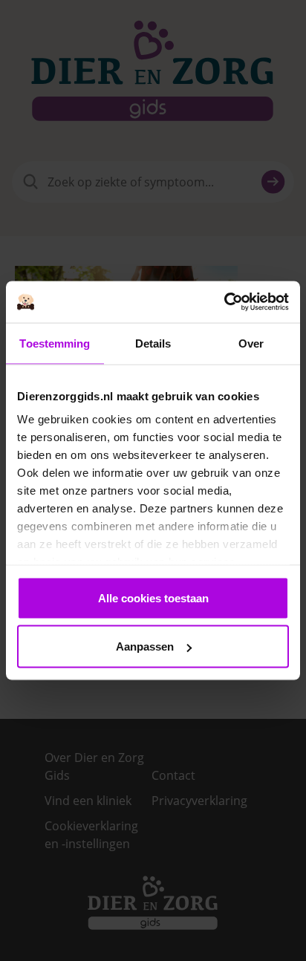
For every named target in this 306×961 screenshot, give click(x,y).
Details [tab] (153, 342)
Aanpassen (145, 646)
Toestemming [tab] (54, 342)
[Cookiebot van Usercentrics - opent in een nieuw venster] (224, 302)
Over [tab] (251, 342)
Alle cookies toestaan (153, 597)
